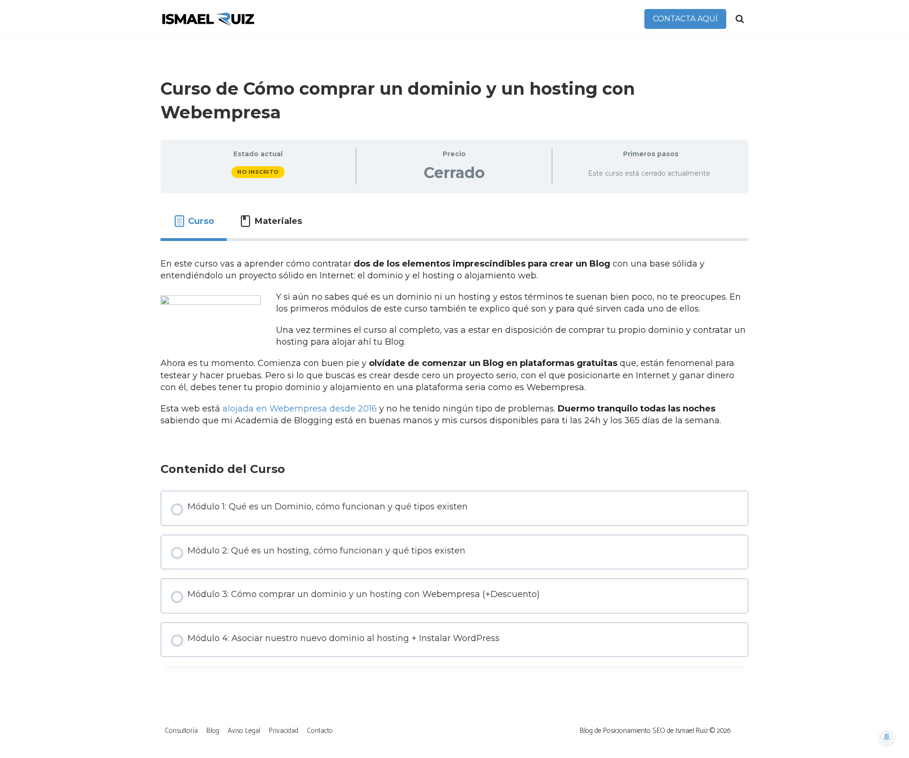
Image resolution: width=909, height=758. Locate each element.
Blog (212, 731)
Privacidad (283, 731)
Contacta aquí (685, 18)
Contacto (320, 731)
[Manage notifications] (886, 737)
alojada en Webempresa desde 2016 (300, 408)
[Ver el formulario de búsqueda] (740, 19)
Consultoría (181, 731)
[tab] (193, 221)
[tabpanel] (454, 342)
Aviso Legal (244, 731)
